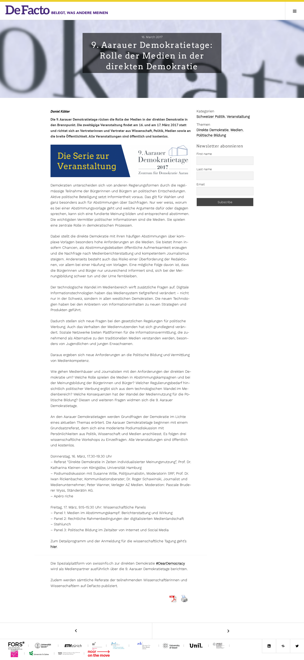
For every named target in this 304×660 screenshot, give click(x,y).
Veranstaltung (238, 116)
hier (54, 547)
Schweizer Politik (211, 116)
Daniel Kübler (60, 111)
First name (204, 154)
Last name (204, 169)
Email (201, 184)
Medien (237, 130)
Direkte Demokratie (213, 130)
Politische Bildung (211, 135)
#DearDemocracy (170, 563)
